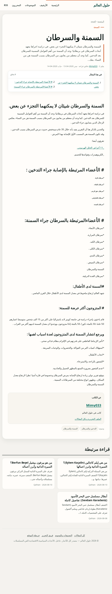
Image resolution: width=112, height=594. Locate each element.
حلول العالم (102, 5)
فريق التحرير (47, 535)
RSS (6, 5)
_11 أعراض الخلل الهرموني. (90, 147)
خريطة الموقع (33, 535)
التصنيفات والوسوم (63, 535)
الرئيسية (55, 5)
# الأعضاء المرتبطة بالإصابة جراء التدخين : (33, 81)
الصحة (93, 21)
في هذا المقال (56, 74)
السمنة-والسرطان (70, 428)
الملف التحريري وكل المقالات (88, 418)
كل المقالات (79, 535)
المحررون (16, 5)
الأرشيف (43, 5)
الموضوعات (30, 5)
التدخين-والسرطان (89, 428)
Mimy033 (93, 66)
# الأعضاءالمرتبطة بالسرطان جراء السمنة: (33, 86)
